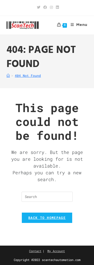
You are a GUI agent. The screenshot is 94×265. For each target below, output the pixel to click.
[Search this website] (47, 197)
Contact (35, 251)
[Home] (8, 75)
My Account (56, 251)
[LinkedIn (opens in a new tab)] (56, 7)
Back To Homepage (47, 217)
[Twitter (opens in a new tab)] (38, 7)
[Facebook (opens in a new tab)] (45, 7)
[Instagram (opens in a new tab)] (51, 7)
